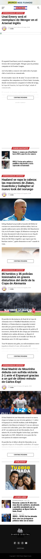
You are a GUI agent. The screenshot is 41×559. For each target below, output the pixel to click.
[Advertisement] (20, 124)
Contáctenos (20, 548)
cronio (12, 28)
